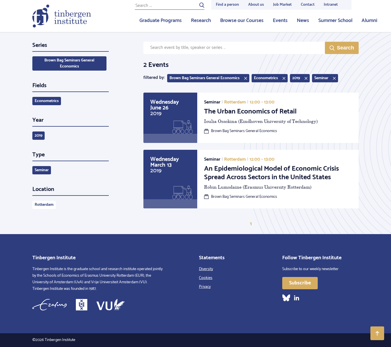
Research (201, 20)
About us (256, 4)
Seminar (42, 170)
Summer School (335, 20)
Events (280, 20)
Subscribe (300, 283)
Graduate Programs (160, 20)
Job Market (282, 4)
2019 (38, 135)
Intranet (331, 4)
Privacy (205, 287)
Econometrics (47, 101)
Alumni (369, 20)
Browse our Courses (242, 20)
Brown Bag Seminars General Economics (69, 63)
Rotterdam (44, 205)
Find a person (227, 4)
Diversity (206, 269)
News (303, 20)
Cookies (205, 278)
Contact (308, 4)
